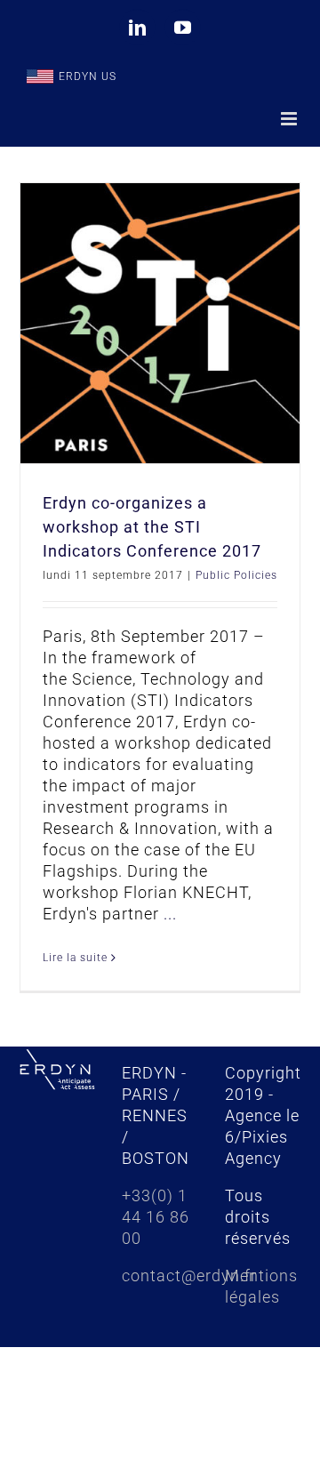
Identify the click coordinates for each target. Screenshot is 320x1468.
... (170, 913)
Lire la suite (75, 957)
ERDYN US (87, 76)
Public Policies (236, 575)
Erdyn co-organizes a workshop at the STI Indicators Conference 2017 (152, 526)
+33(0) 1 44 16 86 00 (155, 1216)
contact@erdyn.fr (189, 1275)
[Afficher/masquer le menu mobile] (290, 118)
